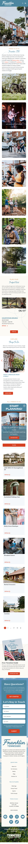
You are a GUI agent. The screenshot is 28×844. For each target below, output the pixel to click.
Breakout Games (9, 555)
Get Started (14, 696)
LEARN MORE (8, 393)
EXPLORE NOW (14, 437)
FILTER (14, 445)
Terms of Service (16, 726)
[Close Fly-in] (24, 406)
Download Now (14, 673)
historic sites (15, 60)
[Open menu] (23, 3)
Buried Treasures (9, 584)
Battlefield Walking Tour (12, 497)
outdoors (19, 62)
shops (6, 62)
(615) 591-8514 (14, 810)
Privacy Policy (8, 726)
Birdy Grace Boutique (11, 526)
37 (14, 628)
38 (17, 628)
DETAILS (4, 325)
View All (14, 331)
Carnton (7, 614)
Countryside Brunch (10, 318)
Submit (14, 731)
